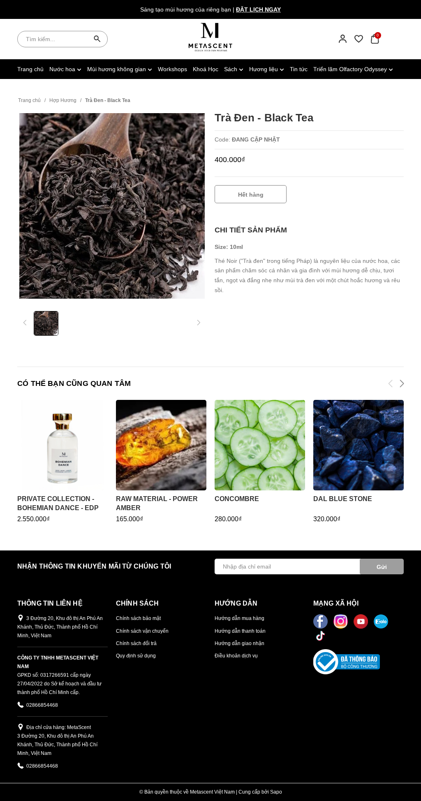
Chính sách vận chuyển (142, 631)
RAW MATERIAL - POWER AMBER (157, 503)
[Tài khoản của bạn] (343, 38)
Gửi (382, 567)
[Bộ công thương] (346, 661)
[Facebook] (321, 621)
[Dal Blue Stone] (358, 445)
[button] (401, 385)
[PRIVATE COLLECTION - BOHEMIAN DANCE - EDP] (62, 445)
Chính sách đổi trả (136, 643)
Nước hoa (63, 69)
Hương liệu (264, 69)
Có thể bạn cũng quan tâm (74, 383)
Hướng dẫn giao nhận (239, 643)
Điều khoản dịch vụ (236, 656)
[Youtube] (362, 621)
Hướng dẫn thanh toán (240, 631)
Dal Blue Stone (342, 498)
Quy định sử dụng (136, 656)
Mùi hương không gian (117, 69)
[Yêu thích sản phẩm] (359, 38)
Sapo (276, 792)
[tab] (251, 230)
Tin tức (299, 69)
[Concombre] (260, 445)
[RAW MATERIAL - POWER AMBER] (161, 445)
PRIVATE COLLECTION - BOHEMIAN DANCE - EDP (58, 503)
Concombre (237, 498)
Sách (231, 69)
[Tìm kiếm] (97, 39)
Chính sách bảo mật (138, 618)
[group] (111, 206)
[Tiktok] (320, 635)
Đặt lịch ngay (258, 9)
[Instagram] (341, 621)
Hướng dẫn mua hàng (239, 618)
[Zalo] (381, 621)
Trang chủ (30, 69)
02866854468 (42, 705)
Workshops (172, 69)
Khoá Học (205, 69)
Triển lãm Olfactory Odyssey (351, 69)
